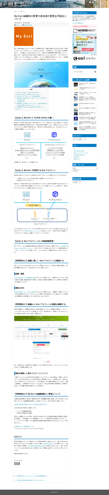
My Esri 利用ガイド (49, 443)
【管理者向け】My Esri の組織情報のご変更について (29, 107)
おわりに (18, 109)
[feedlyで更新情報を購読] (90, 2)
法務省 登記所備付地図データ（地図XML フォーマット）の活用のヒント (87, 123)
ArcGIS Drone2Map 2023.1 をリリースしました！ (31, 480)
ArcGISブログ (23, 2)
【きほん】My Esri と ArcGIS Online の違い (27, 92)
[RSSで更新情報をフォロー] (93, 2)
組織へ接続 (21, 100)
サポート (18, 25)
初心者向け (76, 156)
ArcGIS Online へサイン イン (33, 231)
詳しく (84, 20)
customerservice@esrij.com (37, 445)
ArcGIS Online (28, 25)
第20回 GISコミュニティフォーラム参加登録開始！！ (32, 476)
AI (74, 149)
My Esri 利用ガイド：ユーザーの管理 (24, 292)
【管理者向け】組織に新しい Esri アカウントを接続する (30, 98)
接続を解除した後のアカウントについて (28, 105)
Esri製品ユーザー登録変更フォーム (24, 426)
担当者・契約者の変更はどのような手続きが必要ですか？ (30, 404)
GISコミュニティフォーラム (81, 152)
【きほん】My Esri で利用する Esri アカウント (28, 94)
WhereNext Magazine (79, 154)
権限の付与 (21, 101)
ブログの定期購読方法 (78, 23)
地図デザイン (77, 158)
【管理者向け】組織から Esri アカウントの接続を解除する (31, 103)
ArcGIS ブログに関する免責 (80, 26)
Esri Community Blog (79, 150)
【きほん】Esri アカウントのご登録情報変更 (27, 96)
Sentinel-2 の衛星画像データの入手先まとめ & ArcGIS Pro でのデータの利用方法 (87, 128)
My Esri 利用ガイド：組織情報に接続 (24, 277)
